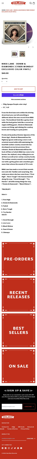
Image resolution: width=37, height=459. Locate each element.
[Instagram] (9, 448)
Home (3, 10)
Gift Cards (21, 427)
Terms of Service (12, 429)
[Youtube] (21, 448)
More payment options (18, 99)
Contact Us (5, 427)
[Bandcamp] (2, 448)
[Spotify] (18, 448)
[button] (30, 3)
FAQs (13, 427)
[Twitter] (15, 448)
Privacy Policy (25, 429)
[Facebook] (6, 448)
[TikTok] (12, 448)
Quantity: (5, 78)
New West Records (11, 453)
